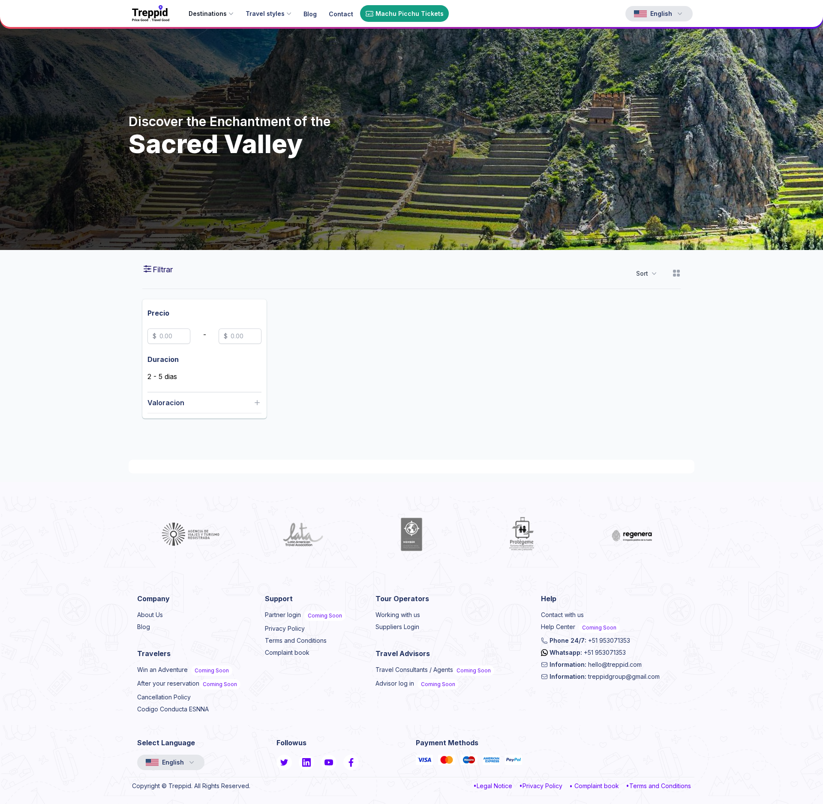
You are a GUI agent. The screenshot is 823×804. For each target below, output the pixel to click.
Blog (143, 626)
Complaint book (287, 652)
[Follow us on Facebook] (351, 762)
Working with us (397, 614)
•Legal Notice (492, 785)
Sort (642, 273)
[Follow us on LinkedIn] (306, 762)
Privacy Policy (285, 628)
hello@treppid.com (596, 664)
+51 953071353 (590, 640)
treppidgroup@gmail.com (605, 676)
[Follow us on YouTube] (328, 762)
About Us (150, 614)
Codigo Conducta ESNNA (173, 709)
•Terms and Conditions (658, 785)
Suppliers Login (397, 626)
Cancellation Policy (164, 697)
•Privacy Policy (540, 785)
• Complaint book (594, 785)
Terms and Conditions (296, 640)
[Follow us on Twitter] (284, 762)
